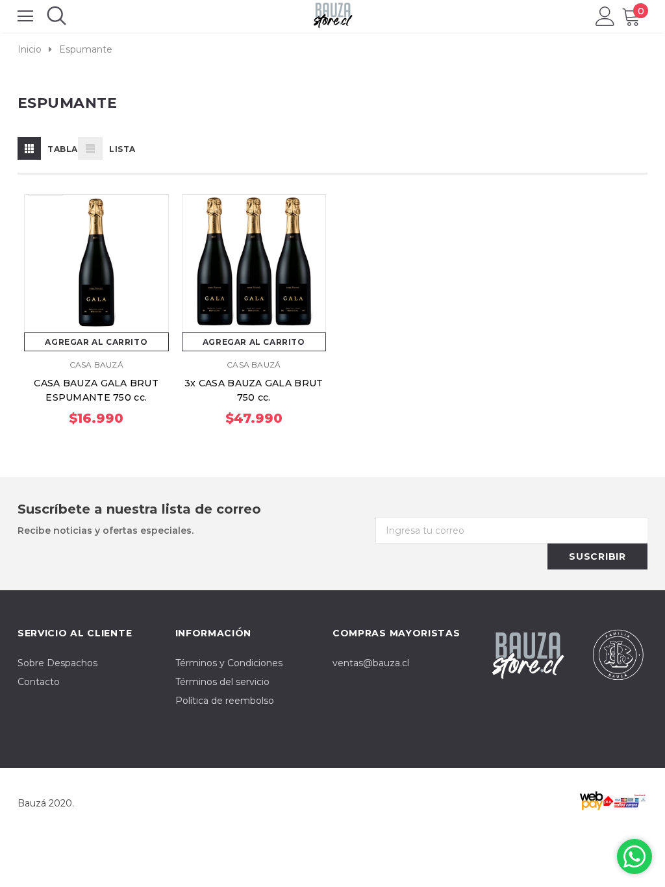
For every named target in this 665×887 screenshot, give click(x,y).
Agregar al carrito (96, 342)
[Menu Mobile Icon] (25, 16)
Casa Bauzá (96, 364)
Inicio (30, 49)
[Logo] (333, 13)
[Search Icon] (56, 16)
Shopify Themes (113, 803)
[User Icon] (605, 16)
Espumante (85, 49)
